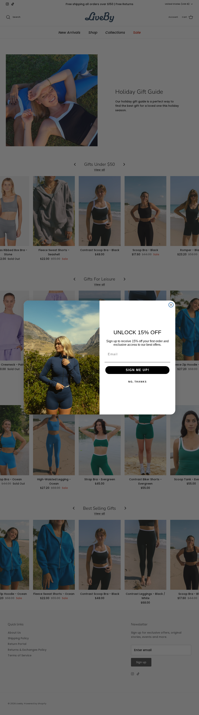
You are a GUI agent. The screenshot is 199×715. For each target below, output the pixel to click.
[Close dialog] (171, 304)
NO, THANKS (137, 381)
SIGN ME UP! (137, 370)
